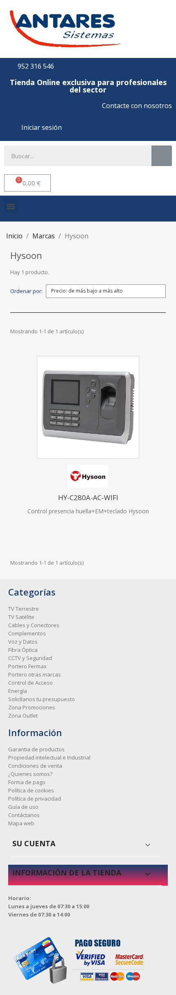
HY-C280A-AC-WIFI (88, 497)
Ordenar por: (26, 291)
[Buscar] (161, 155)
